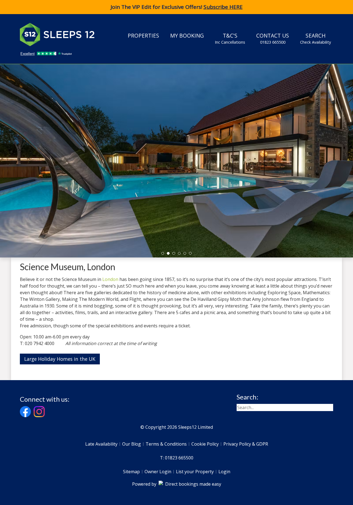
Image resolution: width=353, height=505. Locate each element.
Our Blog (131, 444)
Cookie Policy (205, 444)
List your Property (195, 472)
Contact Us (272, 38)
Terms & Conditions (166, 444)
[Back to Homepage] (61, 34)
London (110, 279)
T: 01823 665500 (176, 458)
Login (224, 472)
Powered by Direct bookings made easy (176, 484)
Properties (143, 35)
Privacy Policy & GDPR (245, 444)
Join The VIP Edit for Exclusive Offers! (177, 6)
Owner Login (158, 472)
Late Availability (101, 444)
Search (315, 38)
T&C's (230, 38)
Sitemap (131, 472)
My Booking (187, 35)
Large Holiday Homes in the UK (59, 359)
